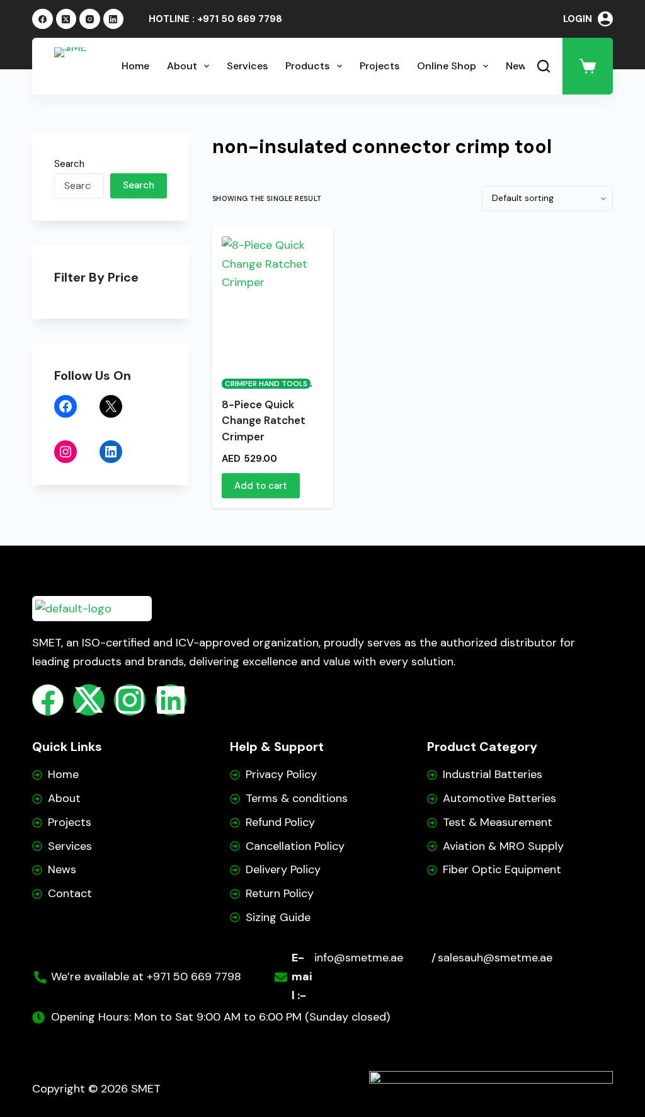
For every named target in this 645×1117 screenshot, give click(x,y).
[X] (111, 406)
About (182, 65)
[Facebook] (42, 19)
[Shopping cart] (587, 66)
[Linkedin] (170, 700)
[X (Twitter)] (66, 19)
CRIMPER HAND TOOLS (266, 384)
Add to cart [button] (260, 485)
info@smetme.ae (358, 957)
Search (69, 164)
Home (135, 65)
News (519, 65)
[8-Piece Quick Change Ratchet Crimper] (273, 299)
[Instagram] (89, 19)
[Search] (543, 66)
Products (307, 65)
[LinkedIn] (113, 19)
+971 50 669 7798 (239, 19)
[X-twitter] (89, 700)
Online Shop (446, 65)
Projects (379, 65)
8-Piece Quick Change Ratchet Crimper (263, 421)
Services (247, 65)
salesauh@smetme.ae (495, 957)
